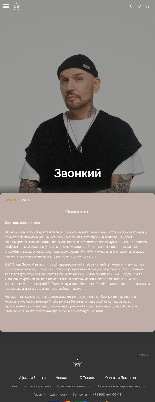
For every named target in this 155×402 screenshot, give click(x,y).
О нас (14, 386)
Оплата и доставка (37, 386)
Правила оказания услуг (74, 386)
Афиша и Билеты (32, 377)
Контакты (80, 394)
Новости (63, 377)
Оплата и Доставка (120, 377)
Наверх (143, 354)
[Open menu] (6, 6)
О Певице (87, 377)
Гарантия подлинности (50, 394)
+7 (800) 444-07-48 (107, 394)
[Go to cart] (148, 6)
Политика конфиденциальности (121, 386)
